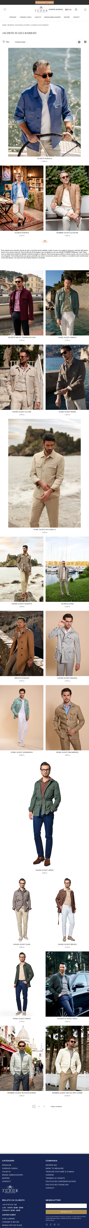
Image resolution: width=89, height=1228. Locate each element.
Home (4, 25)
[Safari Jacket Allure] (21, 377)
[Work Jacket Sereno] (67, 302)
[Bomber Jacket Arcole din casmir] (67, 1058)
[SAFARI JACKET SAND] (21, 909)
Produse (11, 25)
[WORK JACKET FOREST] (21, 984)
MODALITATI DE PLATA (12, 1225)
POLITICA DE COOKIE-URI (57, 1185)
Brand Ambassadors (12, 1175)
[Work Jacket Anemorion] (21, 717)
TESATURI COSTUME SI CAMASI (60, 1172)
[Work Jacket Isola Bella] (44, 473)
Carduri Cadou (10, 1168)
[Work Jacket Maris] (67, 377)
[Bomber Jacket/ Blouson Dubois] (21, 1058)
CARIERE (50, 1175)
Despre (6, 1178)
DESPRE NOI (51, 1165)
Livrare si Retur (10, 1222)
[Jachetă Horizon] (44, 102)
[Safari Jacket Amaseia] (67, 643)
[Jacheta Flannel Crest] (67, 984)
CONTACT (50, 1188)
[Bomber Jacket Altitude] (67, 198)
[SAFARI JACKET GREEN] (44, 813)
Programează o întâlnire (44, 2)
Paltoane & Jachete (22, 25)
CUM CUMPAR (8, 1219)
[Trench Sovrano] (21, 643)
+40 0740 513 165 (9, 1204)
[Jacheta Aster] (67, 569)
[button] (13, 17)
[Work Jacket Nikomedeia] (67, 717)
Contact (6, 1181)
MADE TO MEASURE (55, 1168)
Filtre (7, 42)
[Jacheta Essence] (21, 198)
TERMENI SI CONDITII (55, 1178)
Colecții (6, 1172)
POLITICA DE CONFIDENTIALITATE (61, 1181)
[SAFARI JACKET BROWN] (67, 909)
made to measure (67, 250)
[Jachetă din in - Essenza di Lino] (21, 302)
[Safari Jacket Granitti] (21, 569)
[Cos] (85, 9)
